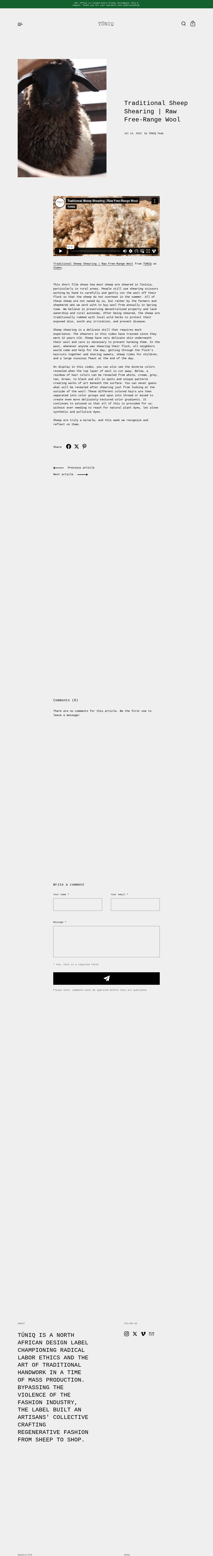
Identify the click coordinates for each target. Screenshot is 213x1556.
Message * (59, 922)
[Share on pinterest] (84, 446)
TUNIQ (147, 263)
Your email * (119, 895)
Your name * (61, 895)
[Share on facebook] (69, 446)
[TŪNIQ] (106, 24)
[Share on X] (76, 446)
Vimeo (57, 267)
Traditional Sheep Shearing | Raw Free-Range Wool (93, 263)
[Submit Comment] (106, 978)
